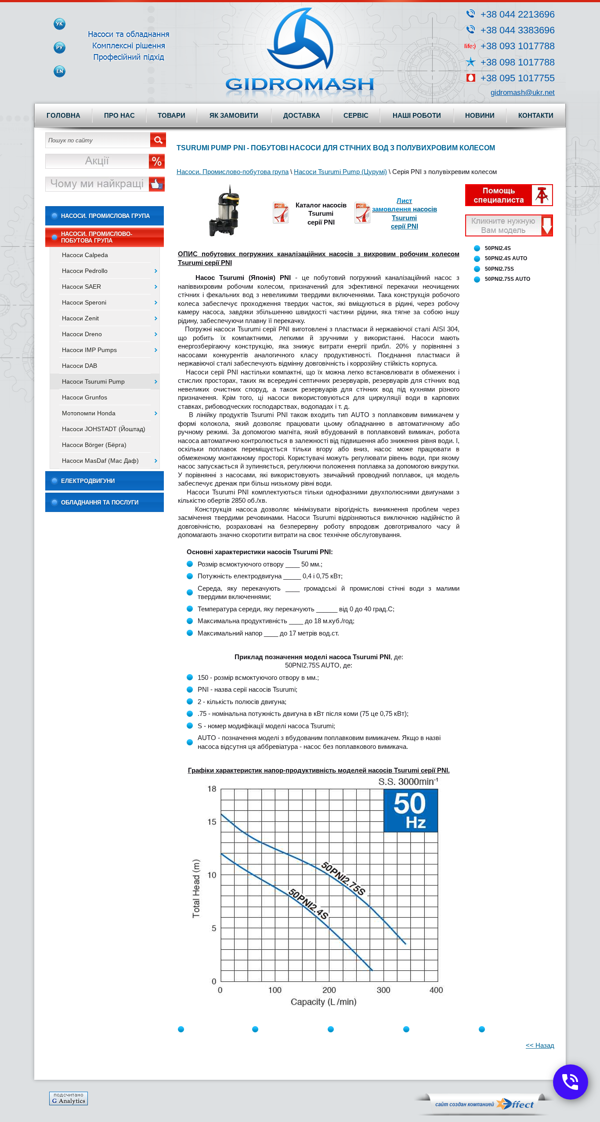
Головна (63, 115)
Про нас (119, 115)
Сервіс (356, 115)
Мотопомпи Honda (89, 413)
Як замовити (234, 115)
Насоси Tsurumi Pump (93, 381)
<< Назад (540, 1045)
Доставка (301, 115)
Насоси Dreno (82, 334)
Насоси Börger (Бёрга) (94, 444)
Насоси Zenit (80, 318)
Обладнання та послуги (99, 502)
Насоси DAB (79, 365)
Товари (171, 115)
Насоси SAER (81, 286)
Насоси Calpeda (85, 254)
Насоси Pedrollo (85, 270)
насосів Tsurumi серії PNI (414, 217)
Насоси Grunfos (84, 397)
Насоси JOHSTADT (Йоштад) (103, 428)
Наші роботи (417, 115)
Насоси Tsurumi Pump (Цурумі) (340, 171)
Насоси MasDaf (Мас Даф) (100, 460)
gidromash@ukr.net (523, 92)
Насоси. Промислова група (105, 216)
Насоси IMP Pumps (89, 349)
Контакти (535, 115)
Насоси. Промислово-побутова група (96, 237)
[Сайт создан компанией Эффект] (484, 1113)
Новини (480, 115)
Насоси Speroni (84, 302)
